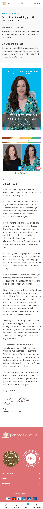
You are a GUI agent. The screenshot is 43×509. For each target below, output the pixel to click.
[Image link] (20, 435)
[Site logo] (12, 3)
